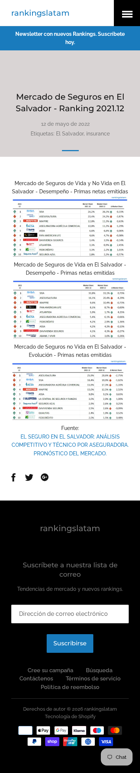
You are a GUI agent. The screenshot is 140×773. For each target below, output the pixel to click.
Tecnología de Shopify (70, 716)
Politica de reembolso (70, 687)
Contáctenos (36, 678)
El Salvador (70, 134)
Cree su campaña (50, 670)
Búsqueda (99, 670)
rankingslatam (40, 13)
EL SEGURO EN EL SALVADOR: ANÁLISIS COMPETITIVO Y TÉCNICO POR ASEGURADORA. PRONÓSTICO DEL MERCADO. (70, 445)
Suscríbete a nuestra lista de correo (70, 570)
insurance (98, 134)
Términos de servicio (93, 678)
